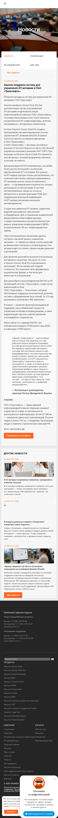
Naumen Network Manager (15, 674)
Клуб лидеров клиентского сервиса (19, 771)
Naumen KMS (9, 697)
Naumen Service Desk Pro (15, 670)
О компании (9, 729)
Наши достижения (11, 744)
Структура (8, 733)
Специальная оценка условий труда (19, 737)
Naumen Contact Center (14, 682)
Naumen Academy (11, 775)
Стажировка (40, 737)
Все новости (13, 72)
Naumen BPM (9, 678)
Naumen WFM (10, 685)
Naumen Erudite (10, 693)
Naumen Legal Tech (12, 712)
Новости (8, 56)
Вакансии (39, 733)
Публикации (36, 56)
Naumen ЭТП (9, 704)
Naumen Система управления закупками (21, 701)
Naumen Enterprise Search (15, 716)
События (7, 756)
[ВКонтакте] (6, 646)
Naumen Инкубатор (12, 767)
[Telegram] (11, 646)
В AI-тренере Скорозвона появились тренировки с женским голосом (28, 481)
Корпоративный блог (44, 741)
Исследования (12, 65)
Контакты (8, 779)
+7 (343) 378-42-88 (24, 638)
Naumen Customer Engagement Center (20, 708)
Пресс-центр (9, 752)
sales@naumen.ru (11, 627)
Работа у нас (40, 729)
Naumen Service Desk (13, 666)
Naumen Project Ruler (13, 689)
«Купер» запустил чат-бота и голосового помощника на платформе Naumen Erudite (24, 567)
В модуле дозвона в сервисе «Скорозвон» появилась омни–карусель (24, 523)
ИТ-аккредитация (11, 741)
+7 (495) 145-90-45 (19, 621)
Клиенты (7, 748)
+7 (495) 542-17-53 (19, 636)
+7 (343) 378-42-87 (24, 624)
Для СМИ (34, 65)
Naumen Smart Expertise (14, 720)
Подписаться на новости (18, 435)
